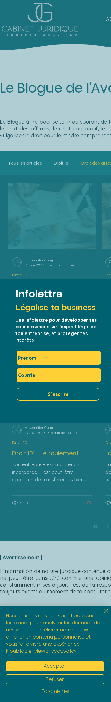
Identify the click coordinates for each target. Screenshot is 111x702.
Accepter (55, 666)
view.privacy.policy (55, 651)
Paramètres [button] (55, 691)
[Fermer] (103, 614)
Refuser (55, 679)
